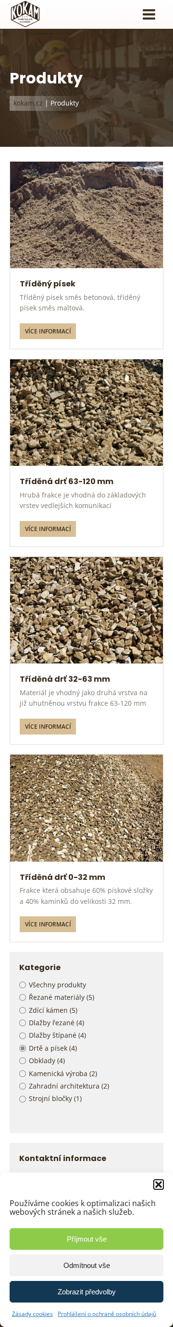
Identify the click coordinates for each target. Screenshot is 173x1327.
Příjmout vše (87, 1239)
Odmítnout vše (86, 1265)
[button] (158, 1184)
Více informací (48, 331)
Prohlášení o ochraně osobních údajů (107, 1314)
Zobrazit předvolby (87, 1292)
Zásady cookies (32, 1314)
